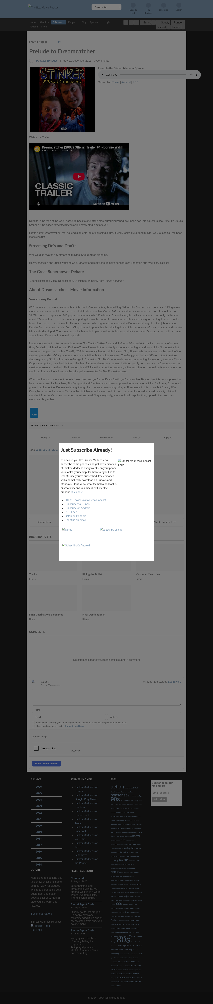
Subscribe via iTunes (77, 504)
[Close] (154, 443)
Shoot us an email (75, 520)
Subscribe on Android (77, 508)
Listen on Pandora (75, 516)
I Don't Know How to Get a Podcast (85, 500)
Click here (77, 492)
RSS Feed (71, 512)
